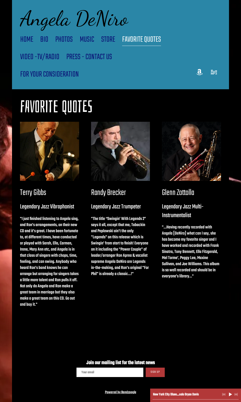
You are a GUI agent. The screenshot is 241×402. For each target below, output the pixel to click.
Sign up (155, 372)
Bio (44, 40)
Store (108, 40)
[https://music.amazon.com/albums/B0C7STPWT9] (199, 72)
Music (87, 40)
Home (26, 40)
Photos (64, 40)
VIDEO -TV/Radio (39, 57)
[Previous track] (224, 394)
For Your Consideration (49, 75)
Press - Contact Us (89, 57)
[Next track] (236, 394)
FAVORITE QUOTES (141, 40)
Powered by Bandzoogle (120, 392)
